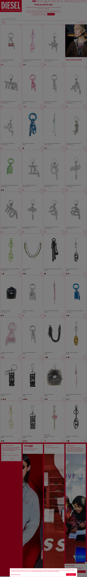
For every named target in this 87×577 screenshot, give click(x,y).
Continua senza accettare (16, 574)
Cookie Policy (56, 571)
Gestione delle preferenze (37, 571)
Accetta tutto (71, 574)
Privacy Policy (50, 571)
